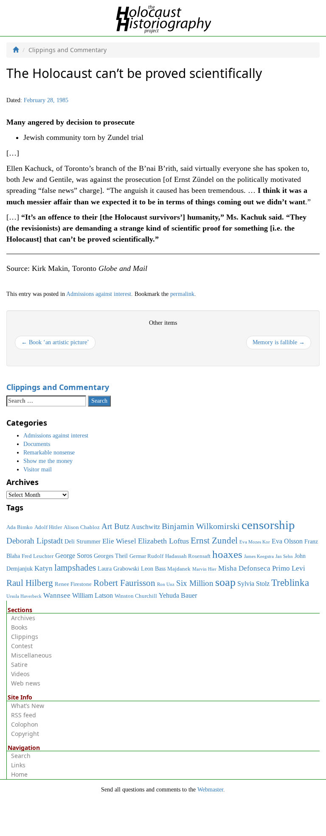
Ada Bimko (19, 527)
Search (21, 756)
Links (18, 765)
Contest (22, 646)
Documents (36, 444)
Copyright (25, 734)
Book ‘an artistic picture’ (55, 342)
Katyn (43, 568)
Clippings (24, 637)
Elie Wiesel (119, 541)
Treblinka (290, 582)
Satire (19, 664)
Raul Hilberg (29, 583)
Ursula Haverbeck (24, 596)
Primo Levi (288, 568)
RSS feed (23, 715)
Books (19, 627)
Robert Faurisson (124, 583)
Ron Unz (165, 584)
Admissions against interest (98, 294)
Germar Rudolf (146, 556)
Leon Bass (153, 568)
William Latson (92, 595)
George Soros (73, 555)
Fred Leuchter (37, 556)
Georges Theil (111, 555)
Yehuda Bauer (178, 595)
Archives (23, 618)
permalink (182, 294)
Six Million (195, 583)
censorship (268, 525)
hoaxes (227, 554)
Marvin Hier (204, 569)
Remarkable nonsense (49, 452)
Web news (25, 683)
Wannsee (56, 595)
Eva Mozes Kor (254, 542)
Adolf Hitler (48, 527)
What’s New (27, 706)
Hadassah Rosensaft (188, 556)
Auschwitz (145, 526)
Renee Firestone (73, 584)
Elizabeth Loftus (163, 541)
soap (225, 582)
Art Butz (115, 526)
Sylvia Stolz (253, 583)
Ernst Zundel (214, 540)
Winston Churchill (136, 596)
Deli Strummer (83, 541)
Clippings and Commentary (57, 387)
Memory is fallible (279, 342)
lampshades (75, 567)
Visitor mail (37, 469)
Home (19, 774)
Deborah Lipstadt (34, 540)
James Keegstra (259, 556)
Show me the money (48, 461)
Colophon (24, 724)
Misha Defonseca (244, 568)
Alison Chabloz (82, 527)
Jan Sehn (284, 556)
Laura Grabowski (118, 568)
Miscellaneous (31, 655)
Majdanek (179, 569)
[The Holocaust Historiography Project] (163, 17)
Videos (20, 674)
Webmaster (210, 789)
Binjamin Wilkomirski (201, 526)
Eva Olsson (287, 541)
